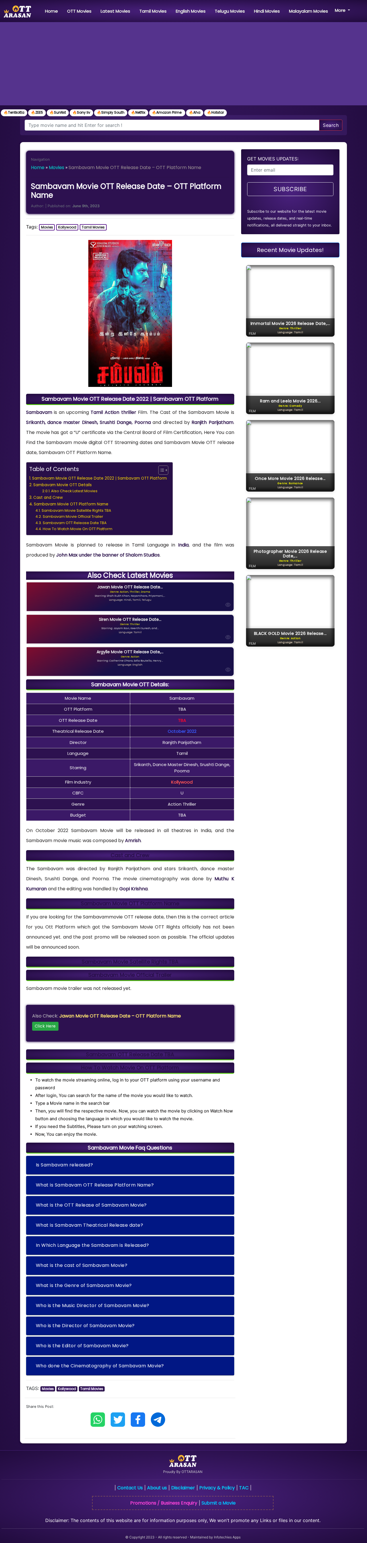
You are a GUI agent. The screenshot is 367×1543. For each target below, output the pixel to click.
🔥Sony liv (81, 112)
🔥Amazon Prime (167, 112)
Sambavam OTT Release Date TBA (75, 522)
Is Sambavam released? (64, 1165)
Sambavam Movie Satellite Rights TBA (76, 510)
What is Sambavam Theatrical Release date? (89, 1225)
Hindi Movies (267, 11)
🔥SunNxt (58, 112)
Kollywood (67, 227)
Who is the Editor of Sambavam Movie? (82, 1345)
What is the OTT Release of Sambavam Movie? (91, 1205)
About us (157, 1487)
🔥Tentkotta (14, 112)
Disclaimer (183, 1487)
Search (331, 125)
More (341, 10)
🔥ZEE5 (37, 112)
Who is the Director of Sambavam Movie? (85, 1325)
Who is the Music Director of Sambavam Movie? (92, 1305)
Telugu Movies (230, 11)
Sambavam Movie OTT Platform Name (71, 504)
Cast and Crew (48, 497)
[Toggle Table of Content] (160, 470)
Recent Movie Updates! (290, 250)
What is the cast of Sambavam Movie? (82, 1265)
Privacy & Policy (217, 1487)
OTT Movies (79, 11)
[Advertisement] (183, 65)
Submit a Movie (219, 1503)
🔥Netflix (138, 112)
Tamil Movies (153, 11)
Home (52, 11)
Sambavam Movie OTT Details (62, 485)
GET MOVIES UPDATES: (272, 159)
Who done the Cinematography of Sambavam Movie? (100, 1365)
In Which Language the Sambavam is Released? (92, 1245)
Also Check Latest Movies (74, 491)
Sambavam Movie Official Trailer (73, 516)
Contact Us (130, 1487)
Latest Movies (115, 11)
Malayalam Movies (308, 11)
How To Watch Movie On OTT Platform (77, 528)
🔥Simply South (110, 112)
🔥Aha (194, 112)
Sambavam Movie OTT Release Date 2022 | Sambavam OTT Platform (99, 478)
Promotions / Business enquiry (163, 1503)
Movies (56, 167)
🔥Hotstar (215, 112)
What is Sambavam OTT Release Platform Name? (95, 1185)
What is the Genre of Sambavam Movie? (84, 1285)
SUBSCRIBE (290, 189)
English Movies (191, 11)
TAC (244, 1487)
